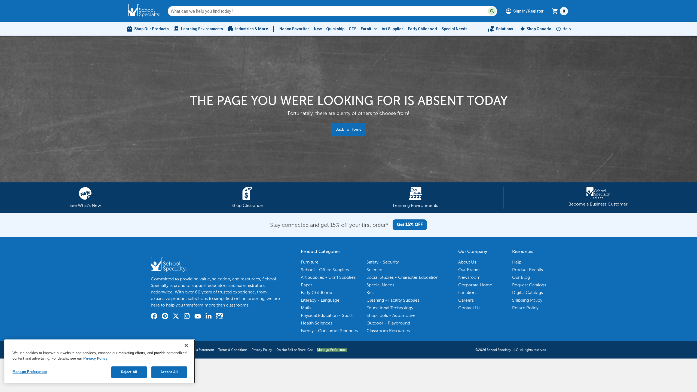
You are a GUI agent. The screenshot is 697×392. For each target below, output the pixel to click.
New (318, 29)
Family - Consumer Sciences (329, 330)
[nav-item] (500, 28)
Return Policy (525, 307)
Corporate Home (475, 284)
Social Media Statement (196, 350)
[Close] (186, 345)
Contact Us (469, 307)
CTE (352, 29)
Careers (466, 300)
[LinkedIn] (208, 317)
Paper (306, 284)
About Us (467, 262)
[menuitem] (147, 28)
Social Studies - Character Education (402, 277)
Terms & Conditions (232, 350)
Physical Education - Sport (327, 315)
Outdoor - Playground (388, 323)
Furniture (369, 29)
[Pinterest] (165, 317)
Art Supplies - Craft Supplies (328, 277)
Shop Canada (539, 29)
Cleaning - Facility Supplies (392, 300)
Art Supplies (392, 29)
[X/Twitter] (176, 317)
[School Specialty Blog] (219, 317)
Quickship (335, 29)
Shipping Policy (527, 300)
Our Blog (521, 277)
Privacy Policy (262, 350)
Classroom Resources (388, 330)
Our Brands (469, 269)
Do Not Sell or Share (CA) (294, 350)
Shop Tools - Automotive (390, 315)
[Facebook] (154, 317)
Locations (467, 292)
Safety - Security (382, 262)
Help (567, 29)
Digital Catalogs (527, 292)
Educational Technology (389, 307)
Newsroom (469, 277)
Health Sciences (316, 323)
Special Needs (454, 29)
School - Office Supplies (325, 269)
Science (374, 269)
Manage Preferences (332, 350)
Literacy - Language (320, 300)
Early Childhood (422, 29)
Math (306, 307)
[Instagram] (187, 317)
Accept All (169, 372)
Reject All (129, 372)
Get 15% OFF (410, 225)
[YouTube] (197, 317)
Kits (370, 292)
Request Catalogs (529, 284)
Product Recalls (527, 269)
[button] (492, 11)
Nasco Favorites (294, 29)
